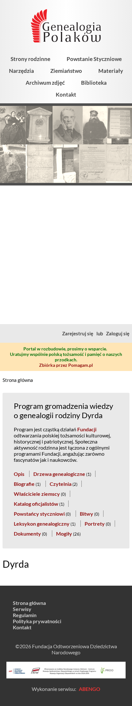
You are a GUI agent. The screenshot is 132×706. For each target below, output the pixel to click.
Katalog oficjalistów (36, 504)
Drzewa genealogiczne (59, 474)
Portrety (95, 524)
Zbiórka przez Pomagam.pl (66, 365)
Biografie (24, 484)
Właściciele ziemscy (37, 494)
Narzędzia (21, 70)
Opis (19, 474)
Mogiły (64, 533)
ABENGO (89, 689)
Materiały (110, 70)
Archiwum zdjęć (45, 82)
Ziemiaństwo (66, 70)
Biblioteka (94, 82)
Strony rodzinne (30, 59)
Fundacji (86, 429)
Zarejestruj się (77, 333)
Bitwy (86, 514)
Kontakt (66, 94)
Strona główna (18, 380)
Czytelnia (60, 484)
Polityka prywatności (37, 621)
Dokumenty (27, 533)
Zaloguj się (117, 333)
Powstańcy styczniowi (39, 514)
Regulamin (25, 615)
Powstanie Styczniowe (94, 59)
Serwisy (22, 609)
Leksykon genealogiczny (42, 524)
